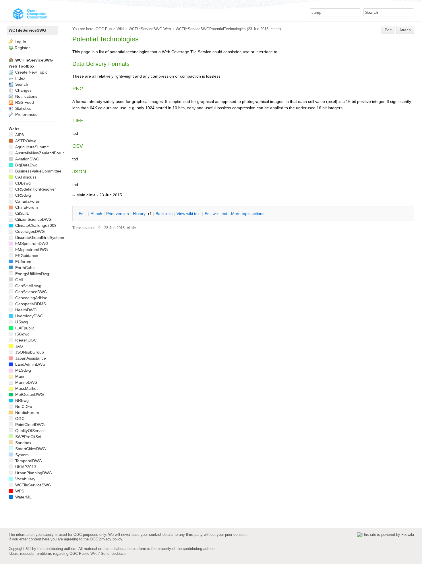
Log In (20, 41)
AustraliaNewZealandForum (40, 153)
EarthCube (24, 267)
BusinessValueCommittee (37, 171)
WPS (19, 491)
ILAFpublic (24, 328)
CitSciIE (21, 213)
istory (139, 213)
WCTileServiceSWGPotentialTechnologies (211, 29)
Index (19, 78)
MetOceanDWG (29, 394)
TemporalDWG (28, 461)
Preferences (25, 114)
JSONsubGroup (29, 352)
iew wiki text (189, 213)
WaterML (23, 497)
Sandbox (22, 442)
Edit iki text (216, 213)
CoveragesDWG (29, 231)
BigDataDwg (26, 165)
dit (83, 213)
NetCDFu (23, 406)
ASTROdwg (25, 141)
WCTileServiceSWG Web (150, 29)
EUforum (22, 261)
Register (22, 47)
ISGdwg (22, 334)
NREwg (21, 400)
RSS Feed (24, 102)
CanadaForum (28, 201)
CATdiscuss (25, 177)
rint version (117, 213)
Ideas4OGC (25, 340)
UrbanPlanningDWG (33, 473)
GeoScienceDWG (30, 291)
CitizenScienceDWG (33, 219)
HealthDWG (25, 310)
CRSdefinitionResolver (35, 189)
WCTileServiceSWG (27, 30)
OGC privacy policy (106, 539)
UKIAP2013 (25, 467)
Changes (23, 90)
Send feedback (113, 553)
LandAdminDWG (30, 364)
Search (21, 84)
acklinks (164, 213)
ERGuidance (26, 255)
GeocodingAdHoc (30, 298)
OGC (19, 418)
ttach (96, 213)
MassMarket (26, 388)
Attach (405, 30)
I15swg (21, 322)
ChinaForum (26, 207)
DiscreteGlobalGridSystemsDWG (44, 237)
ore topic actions (247, 213)
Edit (388, 30)
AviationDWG (26, 159)
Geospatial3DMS (30, 304)
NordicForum (26, 412)
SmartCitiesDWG (30, 448)
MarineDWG (26, 382)
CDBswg (22, 183)
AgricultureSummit (31, 147)
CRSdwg (22, 195)
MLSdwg (22, 370)
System (21, 454)
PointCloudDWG (29, 424)
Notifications (25, 96)
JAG (18, 346)
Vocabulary (24, 479)
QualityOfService (30, 430)
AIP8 (19, 135)
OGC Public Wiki (110, 29)
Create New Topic (30, 72)
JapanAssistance (30, 358)
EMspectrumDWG (31, 249)
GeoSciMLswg (27, 285)
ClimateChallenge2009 (35, 225)
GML (19, 279)
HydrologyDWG (28, 316)
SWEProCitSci (27, 436)
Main (19, 376)
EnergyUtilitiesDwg (31, 273)
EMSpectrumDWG (31, 243)
